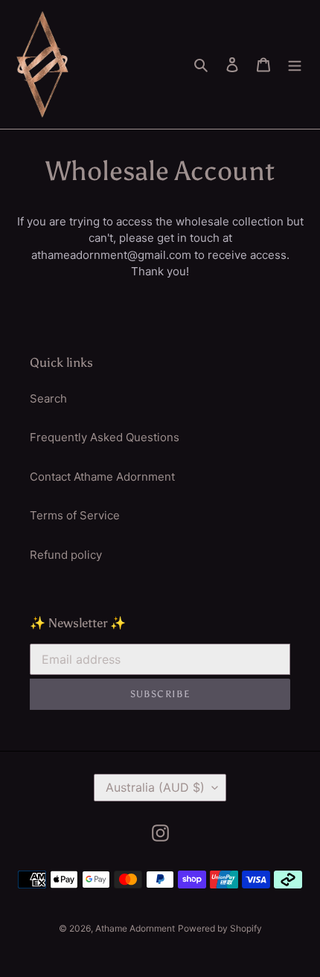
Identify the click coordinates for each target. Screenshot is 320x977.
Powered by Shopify (220, 928)
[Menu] (294, 64)
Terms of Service (75, 515)
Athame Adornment (135, 928)
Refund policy (66, 555)
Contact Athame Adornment (102, 477)
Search (48, 398)
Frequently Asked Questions (104, 437)
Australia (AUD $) (155, 787)
